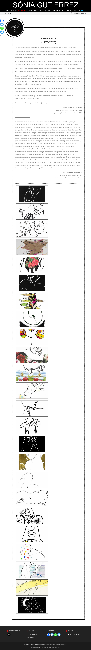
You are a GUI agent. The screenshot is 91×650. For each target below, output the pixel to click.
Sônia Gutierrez (37, 644)
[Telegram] (2, 32)
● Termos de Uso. (73, 634)
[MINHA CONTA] (77, 10)
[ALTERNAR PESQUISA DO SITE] (84, 10)
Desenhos (83, 13)
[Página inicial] (71, 13)
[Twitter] (2, 24)
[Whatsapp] (2, 28)
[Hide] (0, 36)
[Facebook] (2, 20)
